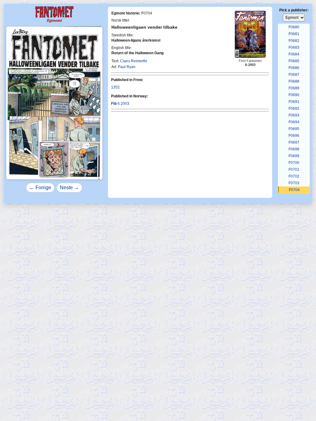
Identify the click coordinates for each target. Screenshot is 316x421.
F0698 (294, 149)
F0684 (294, 54)
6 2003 (120, 103)
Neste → (69, 187)
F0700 (294, 163)
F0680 (294, 27)
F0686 (294, 68)
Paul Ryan (126, 67)
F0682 (294, 41)
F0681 (294, 34)
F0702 (294, 176)
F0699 (294, 156)
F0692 (294, 108)
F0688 (294, 81)
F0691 (294, 102)
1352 (115, 87)
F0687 (294, 74)
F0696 (294, 135)
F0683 (294, 47)
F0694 (294, 122)
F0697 (294, 142)
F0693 (294, 115)
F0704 (294, 190)
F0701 (294, 169)
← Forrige (40, 187)
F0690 (294, 95)
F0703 (294, 183)
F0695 (294, 129)
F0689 (294, 88)
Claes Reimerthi (133, 61)
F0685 (294, 61)
